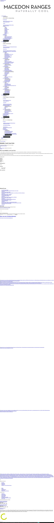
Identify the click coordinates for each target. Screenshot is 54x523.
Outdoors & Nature (5, 58)
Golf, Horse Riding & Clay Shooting (9, 62)
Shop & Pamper (5, 86)
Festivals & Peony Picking (8, 70)
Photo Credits (3, 498)
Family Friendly (5, 75)
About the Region (4, 489)
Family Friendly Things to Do (8, 76)
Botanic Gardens (7, 68)
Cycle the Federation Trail (8, 132)
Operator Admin (4, 495)
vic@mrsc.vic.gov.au (3, 0)
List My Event (3, 494)
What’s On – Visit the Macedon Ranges (6, 485)
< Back (1, 148)
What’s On (4, 128)
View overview (6, 40)
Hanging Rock (6, 53)
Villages (4, 26)
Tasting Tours (6, 83)
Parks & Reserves (7, 73)
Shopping (6, 88)
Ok (38, 522)
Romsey (6, 33)
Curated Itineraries (5, 129)
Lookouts (6, 74)
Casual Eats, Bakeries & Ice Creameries (8, 113)
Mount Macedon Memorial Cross (9, 54)
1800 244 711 (1, 508)
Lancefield (6, 31)
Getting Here (4, 34)
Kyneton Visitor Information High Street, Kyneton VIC (3, 505)
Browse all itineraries (8, 134)
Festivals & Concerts (7, 81)
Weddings (4, 135)
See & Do (3, 41)
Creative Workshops (7, 91)
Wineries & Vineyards (7, 110)
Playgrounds (6, 77)
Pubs (5, 107)
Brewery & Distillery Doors (8, 111)
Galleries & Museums (7, 79)
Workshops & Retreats (6, 89)
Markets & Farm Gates (6, 63)
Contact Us (3, 493)
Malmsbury (6, 30)
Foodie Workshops (7, 90)
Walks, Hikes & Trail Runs (8, 61)
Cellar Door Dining (5, 114)
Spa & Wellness (7, 87)
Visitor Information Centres (6, 39)
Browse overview (6, 94)
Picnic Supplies (5, 115)
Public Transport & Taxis (8, 37)
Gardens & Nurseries (5, 66)
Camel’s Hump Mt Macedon (8, 55)
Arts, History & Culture (6, 78)
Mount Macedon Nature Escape (9, 131)
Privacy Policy (3, 496)
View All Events (2, 205)
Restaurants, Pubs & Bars (6, 105)
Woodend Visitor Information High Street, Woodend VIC (3, 501)
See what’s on (1, 207)
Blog (2, 138)
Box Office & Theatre (7, 80)
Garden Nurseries (7, 69)
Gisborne (6, 32)
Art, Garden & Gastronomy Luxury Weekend (10, 133)
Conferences (3, 484)
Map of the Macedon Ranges (8, 36)
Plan (2, 117)
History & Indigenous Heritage (7, 38)
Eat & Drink (3, 483)
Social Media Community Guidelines (6, 497)
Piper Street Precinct (7, 56)
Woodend (6, 28)
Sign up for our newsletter (7, 207)
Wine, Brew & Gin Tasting (6, 109)
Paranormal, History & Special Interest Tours (10, 85)
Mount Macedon (7, 29)
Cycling (6, 60)
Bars (5, 108)
